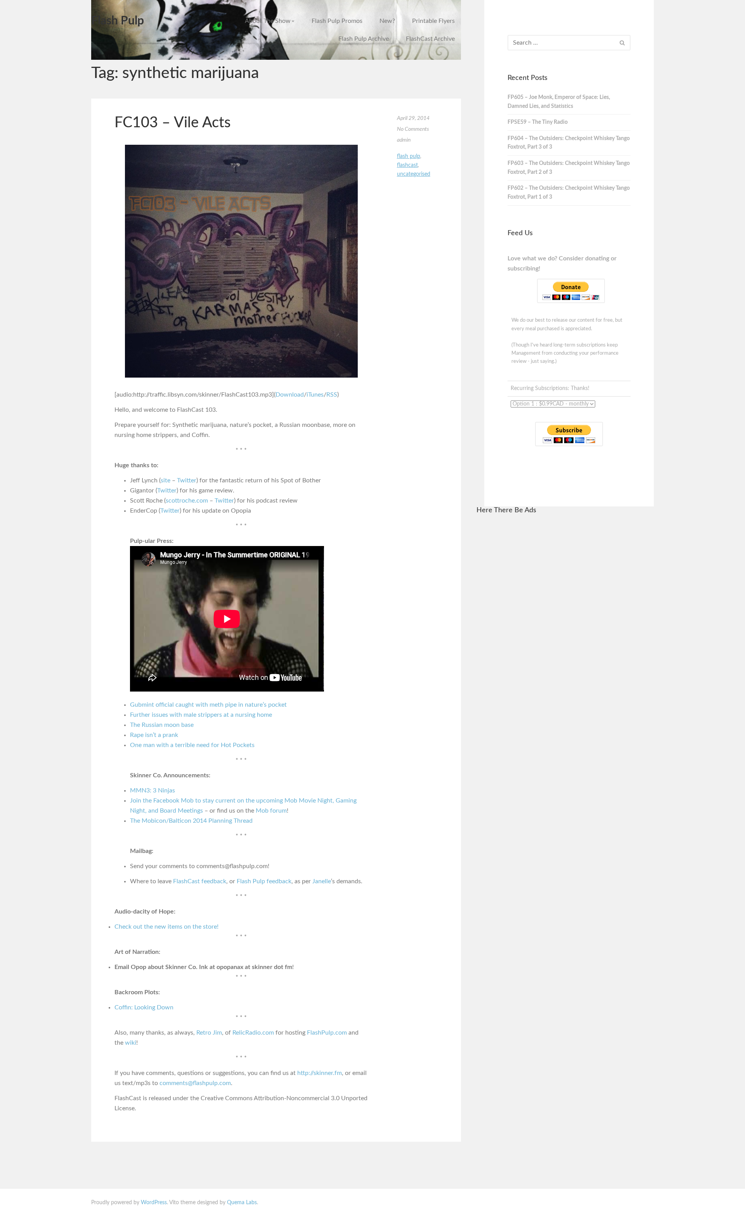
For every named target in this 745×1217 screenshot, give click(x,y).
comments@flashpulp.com (195, 1083)
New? (387, 21)
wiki (130, 1043)
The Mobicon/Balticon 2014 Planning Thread (191, 821)
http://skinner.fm (319, 1073)
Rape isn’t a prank (154, 735)
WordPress (154, 1202)
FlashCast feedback (199, 881)
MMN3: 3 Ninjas (152, 790)
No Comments (413, 129)
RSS (331, 395)
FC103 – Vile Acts (172, 122)
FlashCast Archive (430, 39)
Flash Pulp (117, 21)
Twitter (186, 480)
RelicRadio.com (253, 1033)
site (165, 480)
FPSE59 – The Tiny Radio (538, 122)
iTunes (315, 395)
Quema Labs (242, 1202)
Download (289, 395)
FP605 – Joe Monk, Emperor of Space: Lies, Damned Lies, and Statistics (559, 102)
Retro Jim (209, 1033)
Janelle (321, 881)
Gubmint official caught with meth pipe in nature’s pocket (208, 705)
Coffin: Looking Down (143, 1007)
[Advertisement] (565, 638)
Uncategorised (413, 174)
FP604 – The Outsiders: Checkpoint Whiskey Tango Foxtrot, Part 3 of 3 (569, 143)
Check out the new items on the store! (166, 927)
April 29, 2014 (413, 118)
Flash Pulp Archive (363, 39)
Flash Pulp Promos (337, 21)
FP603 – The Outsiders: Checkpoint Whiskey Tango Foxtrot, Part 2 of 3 (569, 168)
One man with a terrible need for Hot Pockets (192, 745)
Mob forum (271, 811)
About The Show (268, 21)
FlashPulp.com (327, 1033)
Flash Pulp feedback (264, 881)
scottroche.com (187, 501)
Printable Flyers (433, 21)
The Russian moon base (162, 725)
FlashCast (407, 165)
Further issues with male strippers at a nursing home (201, 715)
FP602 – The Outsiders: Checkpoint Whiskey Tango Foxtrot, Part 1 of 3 (569, 192)
